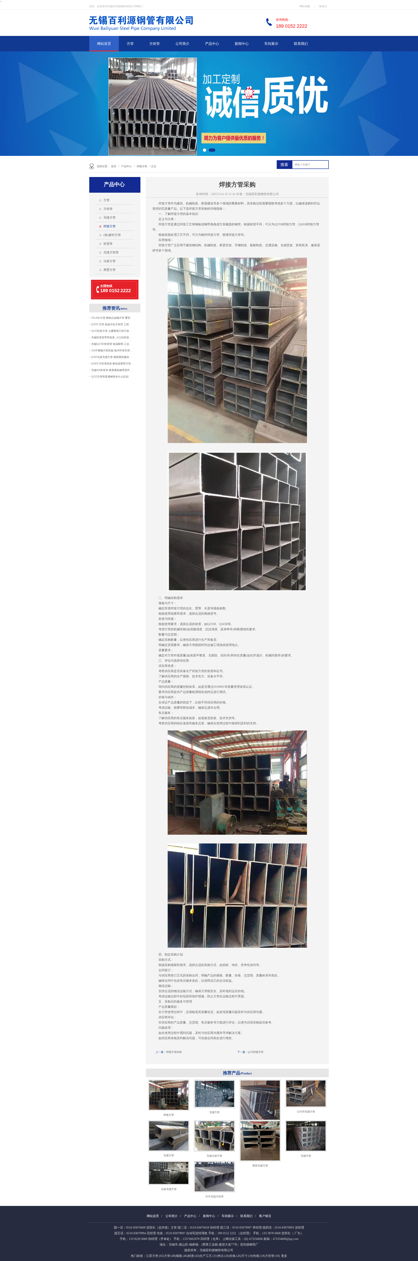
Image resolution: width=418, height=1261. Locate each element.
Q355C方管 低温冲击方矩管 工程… (111, 324)
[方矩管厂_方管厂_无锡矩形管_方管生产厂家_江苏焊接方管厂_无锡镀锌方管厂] (154, 32)
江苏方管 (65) (155, 1256)
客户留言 (265, 1216)
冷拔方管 (109, 261)
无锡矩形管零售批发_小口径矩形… (111, 337)
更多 (284, 1256)
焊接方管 (142, 166)
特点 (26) (224, 1256)
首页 (113, 166)
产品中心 (212, 44)
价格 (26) (235, 1256)
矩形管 (108, 243)
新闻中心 (242, 44)
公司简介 (182, 44)
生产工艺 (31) (209, 1256)
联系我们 (301, 44)
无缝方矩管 (111, 252)
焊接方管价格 (174, 1052)
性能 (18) (259, 1256)
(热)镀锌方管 (112, 235)
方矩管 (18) (272, 1256)
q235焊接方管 (255, 1052)
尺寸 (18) (247, 1256)
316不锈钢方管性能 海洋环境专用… (111, 350)
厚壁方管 (109, 269)
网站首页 (104, 44)
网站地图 (305, 6)
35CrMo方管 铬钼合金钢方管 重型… (112, 317)
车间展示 (271, 44)
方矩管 (154, 44)
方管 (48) (170, 1256)
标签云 (323, 6)
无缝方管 (109, 217)
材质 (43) (194, 1256)
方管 (130, 44)
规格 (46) (182, 1256)
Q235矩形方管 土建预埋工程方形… (111, 330)
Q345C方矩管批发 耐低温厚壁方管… (112, 363)
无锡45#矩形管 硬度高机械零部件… (111, 370)
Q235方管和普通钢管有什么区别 (109, 376)
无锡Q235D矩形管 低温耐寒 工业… (111, 344)
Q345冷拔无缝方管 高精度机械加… (111, 357)
